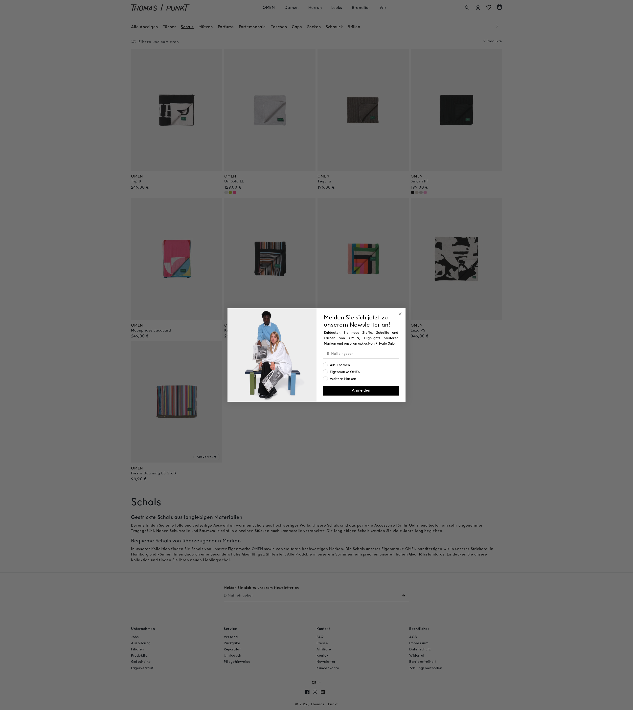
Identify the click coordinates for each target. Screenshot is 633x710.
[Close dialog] (400, 314)
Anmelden (361, 391)
